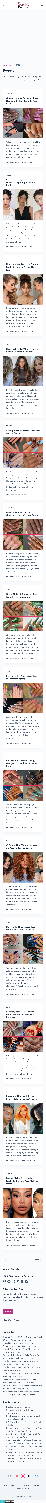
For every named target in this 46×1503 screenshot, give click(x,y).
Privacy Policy (23, 1489)
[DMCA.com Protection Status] (7, 1501)
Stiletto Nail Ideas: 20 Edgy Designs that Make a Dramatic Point (22, 764)
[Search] (3, 5)
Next (37, 1259)
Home (5, 65)
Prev (8, 1259)
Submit (8, 1312)
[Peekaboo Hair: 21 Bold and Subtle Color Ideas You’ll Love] (23, 1118)
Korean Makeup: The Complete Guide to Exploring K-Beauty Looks (22, 183)
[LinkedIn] (35, 1476)
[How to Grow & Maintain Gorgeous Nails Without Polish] (23, 534)
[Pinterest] (17, 1476)
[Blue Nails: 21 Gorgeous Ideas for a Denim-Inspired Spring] (23, 949)
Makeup (9, 175)
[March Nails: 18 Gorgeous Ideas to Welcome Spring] (23, 698)
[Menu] (42, 5)
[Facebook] (10, 1476)
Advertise (38, 1485)
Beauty (11, 65)
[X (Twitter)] (29, 1476)
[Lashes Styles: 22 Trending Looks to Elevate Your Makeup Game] (23, 1203)
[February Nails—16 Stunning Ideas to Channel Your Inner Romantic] (23, 1036)
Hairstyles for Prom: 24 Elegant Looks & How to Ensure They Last (22, 267)
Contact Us (26, 1485)
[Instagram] (23, 1476)
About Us (15, 1485)
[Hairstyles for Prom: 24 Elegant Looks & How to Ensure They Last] (23, 289)
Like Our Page (11, 1320)
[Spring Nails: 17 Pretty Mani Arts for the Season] (23, 452)
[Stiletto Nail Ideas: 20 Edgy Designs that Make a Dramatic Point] (23, 785)
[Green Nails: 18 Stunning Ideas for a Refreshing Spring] (23, 616)
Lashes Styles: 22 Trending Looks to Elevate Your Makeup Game (22, 1181)
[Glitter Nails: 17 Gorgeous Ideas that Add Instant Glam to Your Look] (23, 123)
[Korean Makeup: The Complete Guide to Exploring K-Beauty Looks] (23, 204)
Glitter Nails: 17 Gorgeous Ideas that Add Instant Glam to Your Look (22, 101)
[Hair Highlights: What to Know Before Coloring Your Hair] (23, 371)
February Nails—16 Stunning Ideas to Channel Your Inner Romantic (20, 1015)
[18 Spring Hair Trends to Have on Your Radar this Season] (23, 867)
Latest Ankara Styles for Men (21, 1407)
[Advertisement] (23, 40)
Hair (7, 259)
